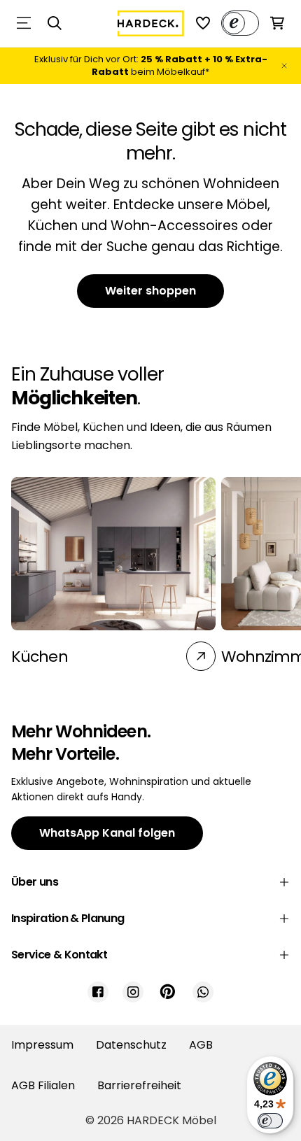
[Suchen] (54, 23)
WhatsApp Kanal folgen (107, 833)
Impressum (42, 1045)
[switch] (270, 1120)
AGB (201, 1045)
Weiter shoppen (150, 291)
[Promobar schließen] (284, 66)
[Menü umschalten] (23, 23)
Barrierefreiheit (139, 1085)
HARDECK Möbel (171, 1120)
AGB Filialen (43, 1085)
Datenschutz (131, 1045)
